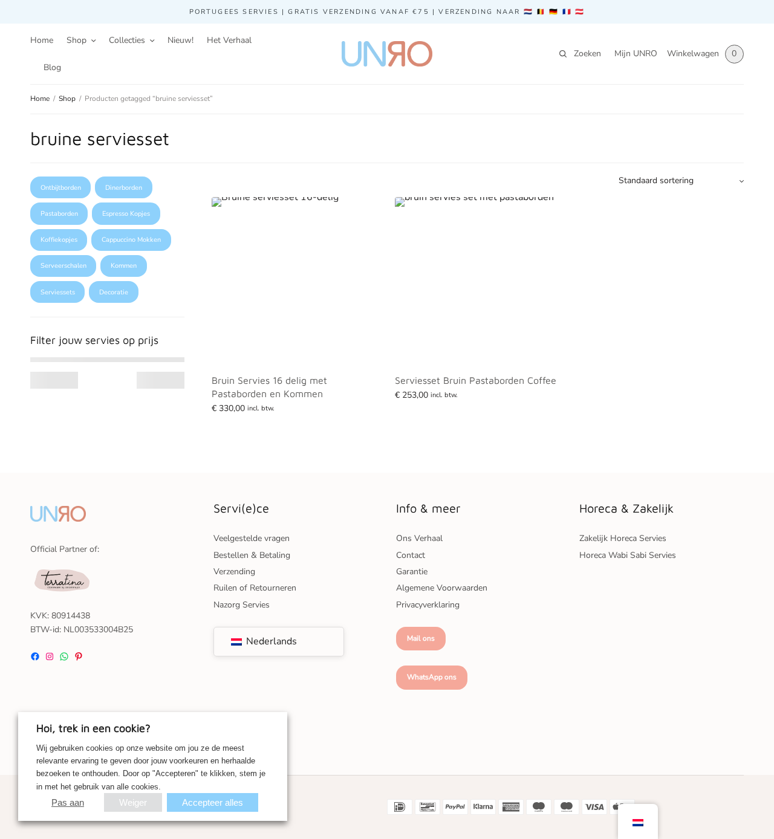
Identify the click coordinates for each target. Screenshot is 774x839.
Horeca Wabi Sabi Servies (627, 555)
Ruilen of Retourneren (254, 588)
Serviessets (58, 292)
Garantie (412, 571)
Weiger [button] (133, 802)
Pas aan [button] (67, 802)
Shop (76, 40)
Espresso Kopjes (126, 213)
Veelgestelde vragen (251, 538)
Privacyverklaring (428, 605)
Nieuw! (180, 40)
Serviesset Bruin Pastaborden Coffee (475, 380)
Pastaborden (59, 213)
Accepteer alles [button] (212, 802)
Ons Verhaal (419, 538)
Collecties (127, 40)
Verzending (234, 571)
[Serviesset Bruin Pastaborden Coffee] (477, 279)
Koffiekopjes (59, 239)
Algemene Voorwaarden (441, 588)
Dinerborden (123, 187)
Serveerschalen (63, 265)
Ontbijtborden (61, 187)
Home (41, 40)
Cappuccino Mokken (131, 239)
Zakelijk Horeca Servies (622, 538)
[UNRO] (387, 53)
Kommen (124, 265)
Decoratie (113, 292)
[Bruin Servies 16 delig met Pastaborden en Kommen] (294, 279)
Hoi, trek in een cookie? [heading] (93, 728)
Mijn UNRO (635, 53)
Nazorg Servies (241, 605)
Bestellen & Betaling (251, 555)
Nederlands (270, 641)
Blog (52, 67)
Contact (410, 555)
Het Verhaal (229, 40)
